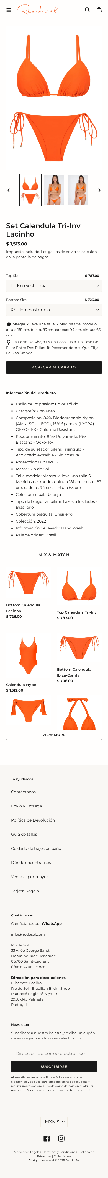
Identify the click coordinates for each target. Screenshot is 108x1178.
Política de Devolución (33, 820)
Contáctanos (23, 791)
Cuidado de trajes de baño (36, 848)
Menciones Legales (27, 1152)
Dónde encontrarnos (31, 862)
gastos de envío (62, 251)
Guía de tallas (24, 834)
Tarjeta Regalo (25, 890)
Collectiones (62, 1156)
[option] (30, 190)
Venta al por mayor (29, 876)
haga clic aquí (80, 1090)
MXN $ (52, 1121)
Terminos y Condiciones (60, 1152)
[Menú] (9, 9)
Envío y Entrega (26, 805)
